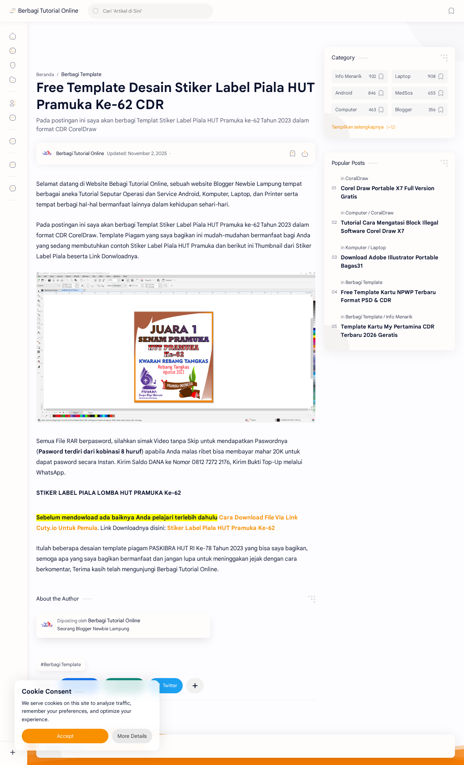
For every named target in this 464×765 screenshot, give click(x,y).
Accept (65, 736)
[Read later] (292, 153)
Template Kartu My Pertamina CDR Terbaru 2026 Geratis (387, 330)
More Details (132, 736)
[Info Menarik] (399, 317)
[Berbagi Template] (363, 282)
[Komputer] (357, 247)
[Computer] (357, 213)
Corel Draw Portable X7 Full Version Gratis (387, 192)
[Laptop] (378, 247)
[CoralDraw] (356, 178)
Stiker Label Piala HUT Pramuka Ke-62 (221, 528)
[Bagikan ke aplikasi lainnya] (195, 685)
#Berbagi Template (61, 664)
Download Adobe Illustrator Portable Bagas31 (389, 261)
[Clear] (206, 11)
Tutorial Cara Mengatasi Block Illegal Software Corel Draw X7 (389, 227)
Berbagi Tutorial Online (48, 10)
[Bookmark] (451, 10)
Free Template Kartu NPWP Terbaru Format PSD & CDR (388, 296)
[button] (166, 685)
